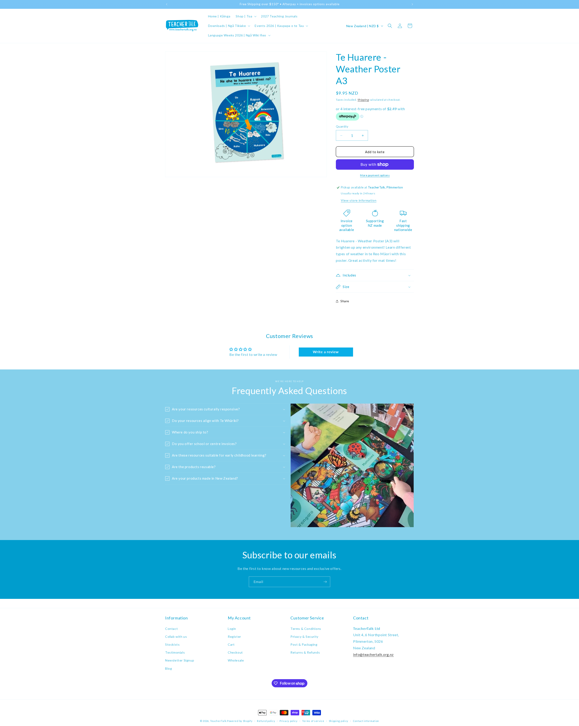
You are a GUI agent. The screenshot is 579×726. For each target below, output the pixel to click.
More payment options (375, 175)
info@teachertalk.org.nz (373, 654)
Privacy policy (289, 720)
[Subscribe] (325, 581)
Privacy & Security (304, 636)
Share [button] (344, 301)
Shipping (363, 99)
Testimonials (175, 652)
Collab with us (176, 636)
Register (234, 636)
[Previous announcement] (167, 4)
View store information (358, 200)
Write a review (326, 352)
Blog (168, 668)
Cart (231, 644)
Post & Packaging (304, 644)
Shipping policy (339, 720)
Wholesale (236, 660)
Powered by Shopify (240, 720)
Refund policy (266, 720)
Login (232, 629)
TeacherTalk (218, 720)
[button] (245, 16)
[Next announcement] (412, 4)
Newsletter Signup (179, 660)
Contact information (366, 720)
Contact (171, 629)
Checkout (235, 652)
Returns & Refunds (305, 652)
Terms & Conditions (305, 629)
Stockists (172, 644)
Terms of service (313, 720)
